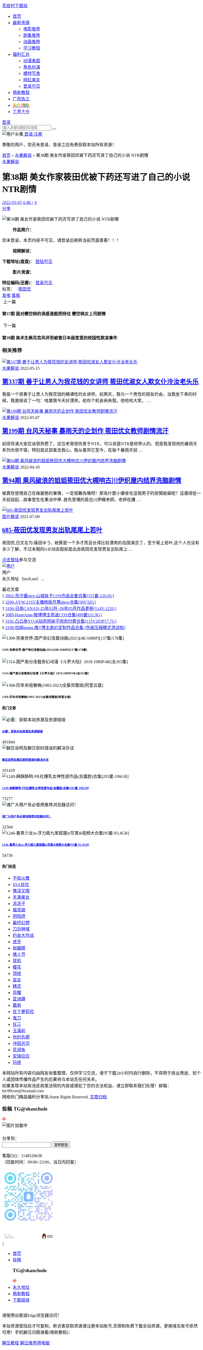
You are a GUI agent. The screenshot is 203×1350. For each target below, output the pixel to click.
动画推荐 (31, 41)
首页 (17, 16)
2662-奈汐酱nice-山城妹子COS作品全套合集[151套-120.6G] (59, 596)
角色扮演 (31, 67)
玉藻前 (19, 1030)
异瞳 (17, 992)
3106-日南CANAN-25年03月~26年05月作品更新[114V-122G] (60, 608)
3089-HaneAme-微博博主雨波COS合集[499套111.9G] (53, 615)
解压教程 (10, 1343)
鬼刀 (17, 1018)
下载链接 (21, 1300)
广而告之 (21, 99)
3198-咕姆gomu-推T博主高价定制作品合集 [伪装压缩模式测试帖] (65, 627)
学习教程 (31, 48)
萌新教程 (21, 92)
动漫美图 (31, 61)
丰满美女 (21, 897)
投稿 (17, 1260)
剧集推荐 (31, 35)
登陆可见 (43, 261)
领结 (17, 973)
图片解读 (10, 516)
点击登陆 (10, 560)
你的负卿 (21, 1037)
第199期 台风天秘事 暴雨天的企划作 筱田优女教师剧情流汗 (85, 430)
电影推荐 (31, 29)
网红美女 (31, 80)
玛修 (17, 1062)
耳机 (17, 961)
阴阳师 (19, 916)
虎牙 (17, 941)
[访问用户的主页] (8, 566)
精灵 (17, 986)
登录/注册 (32, 134)
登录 (6, 122)
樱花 (17, 967)
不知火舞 (21, 878)
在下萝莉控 (23, 1011)
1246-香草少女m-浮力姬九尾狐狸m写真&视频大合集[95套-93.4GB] (45, 844)
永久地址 (21, 1287)
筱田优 (24, 289)
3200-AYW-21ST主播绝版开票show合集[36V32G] (50, 602)
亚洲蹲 (19, 999)
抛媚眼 (19, 948)
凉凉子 (19, 903)
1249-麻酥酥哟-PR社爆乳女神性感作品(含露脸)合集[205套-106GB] (45, 788)
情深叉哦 (21, 891)
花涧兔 (19, 1050)
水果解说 (23, 155)
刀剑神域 (21, 929)
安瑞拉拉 (21, 1056)
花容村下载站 (14, 5)
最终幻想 (21, 922)
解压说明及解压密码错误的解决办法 (25, 759)
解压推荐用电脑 (35, 1343)
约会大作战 (23, 935)
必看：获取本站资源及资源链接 (22, 731)
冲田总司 (21, 1043)
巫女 (17, 980)
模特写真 (31, 73)
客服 (16, 295)
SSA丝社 (21, 884)
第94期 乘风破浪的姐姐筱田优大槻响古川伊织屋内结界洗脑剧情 (91, 480)
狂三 (17, 1024)
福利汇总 (21, 54)
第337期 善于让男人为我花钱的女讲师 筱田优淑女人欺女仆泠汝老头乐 (100, 381)
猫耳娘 (19, 910)
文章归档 (98, 1097)
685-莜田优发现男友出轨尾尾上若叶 (52, 530)
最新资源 (21, 22)
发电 (6, 295)
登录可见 (31, 86)
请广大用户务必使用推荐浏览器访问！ (27, 816)
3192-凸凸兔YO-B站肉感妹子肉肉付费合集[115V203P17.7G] (60, 621)
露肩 (17, 1005)
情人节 (19, 954)
